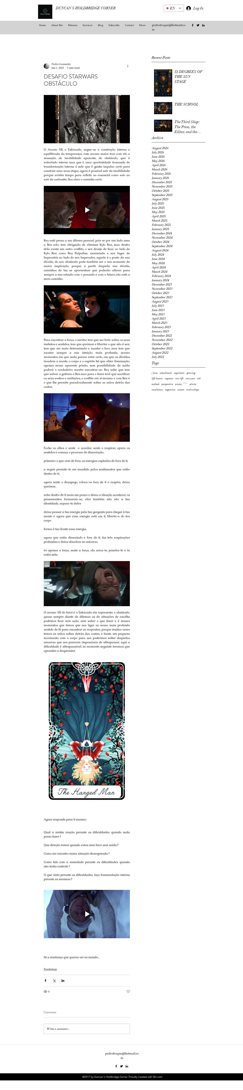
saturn (181, 389)
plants (193, 384)
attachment (166, 372)
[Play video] (87, 210)
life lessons (157, 378)
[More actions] (128, 66)
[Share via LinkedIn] (63, 980)
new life (179, 378)
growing (191, 372)
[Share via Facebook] (45, 980)
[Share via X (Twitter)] (54, 980)
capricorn (179, 372)
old (199, 378)
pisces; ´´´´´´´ (181, 384)
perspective (167, 384)
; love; (155, 372)
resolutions (157, 389)
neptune (169, 378)
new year (190, 378)
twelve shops (192, 389)
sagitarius (170, 389)
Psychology (50, 969)
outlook (155, 384)
